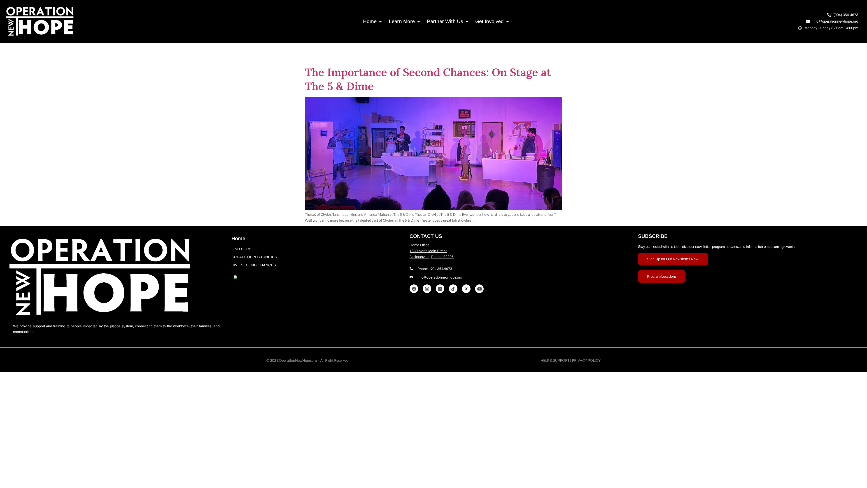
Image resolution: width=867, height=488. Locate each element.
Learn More (402, 21)
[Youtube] (479, 288)
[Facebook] (414, 288)
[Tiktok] (453, 288)
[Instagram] (427, 288)
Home (370, 21)
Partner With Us (445, 21)
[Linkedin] (440, 288)
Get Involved (489, 21)
